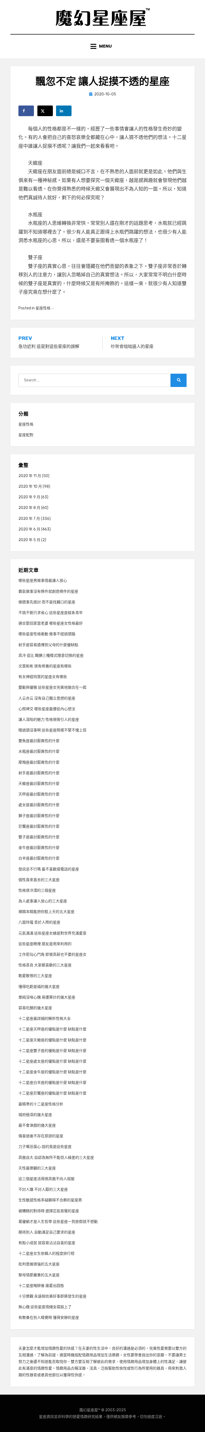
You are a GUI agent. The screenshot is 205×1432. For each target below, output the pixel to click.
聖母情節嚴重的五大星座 (39, 1275)
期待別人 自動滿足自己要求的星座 (46, 1232)
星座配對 (25, 435)
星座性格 (43, 308)
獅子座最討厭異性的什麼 (39, 816)
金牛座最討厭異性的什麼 (39, 847)
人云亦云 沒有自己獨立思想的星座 (46, 698)
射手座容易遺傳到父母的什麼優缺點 (48, 645)
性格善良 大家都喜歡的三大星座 (45, 965)
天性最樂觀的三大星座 (37, 1168)
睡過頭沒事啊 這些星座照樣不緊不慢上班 (52, 730)
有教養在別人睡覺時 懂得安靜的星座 (48, 1317)
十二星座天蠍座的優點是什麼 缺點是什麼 (52, 1040)
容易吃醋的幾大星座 (35, 1008)
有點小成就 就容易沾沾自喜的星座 (46, 1243)
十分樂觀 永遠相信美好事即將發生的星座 (52, 1296)
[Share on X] (45, 111)
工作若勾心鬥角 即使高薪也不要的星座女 (52, 954)
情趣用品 (89, 1355)
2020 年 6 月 (29, 529)
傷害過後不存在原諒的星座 (40, 1136)
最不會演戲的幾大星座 (37, 1125)
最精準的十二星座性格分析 (40, 1104)
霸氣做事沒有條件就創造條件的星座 (48, 591)
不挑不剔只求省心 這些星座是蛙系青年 (50, 612)
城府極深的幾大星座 (35, 1115)
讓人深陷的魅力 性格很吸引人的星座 (48, 719)
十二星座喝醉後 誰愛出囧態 (41, 1285)
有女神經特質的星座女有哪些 (42, 677)
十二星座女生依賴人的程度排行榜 (46, 1253)
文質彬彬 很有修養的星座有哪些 (45, 666)
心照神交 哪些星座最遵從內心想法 (46, 709)
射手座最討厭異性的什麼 (39, 773)
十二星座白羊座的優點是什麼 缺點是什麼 (52, 1082)
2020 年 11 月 (29, 476)
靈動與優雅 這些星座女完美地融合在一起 (52, 687)
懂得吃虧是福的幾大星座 (39, 986)
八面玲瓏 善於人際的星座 (39, 922)
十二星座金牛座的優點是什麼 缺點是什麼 (52, 1072)
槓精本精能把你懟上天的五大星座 (46, 911)
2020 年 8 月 (29, 508)
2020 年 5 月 (29, 540)
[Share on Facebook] (26, 111)
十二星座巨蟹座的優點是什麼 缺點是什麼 (52, 1093)
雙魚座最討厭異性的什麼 (39, 741)
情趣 (52, 1348)
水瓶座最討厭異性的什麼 (39, 751)
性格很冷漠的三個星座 (37, 890)
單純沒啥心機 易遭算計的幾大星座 (46, 997)
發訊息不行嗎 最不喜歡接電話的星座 (48, 869)
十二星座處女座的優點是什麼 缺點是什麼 (52, 1061)
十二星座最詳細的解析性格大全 (44, 1018)
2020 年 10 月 (30, 486)
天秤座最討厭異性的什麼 (39, 794)
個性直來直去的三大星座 (39, 880)
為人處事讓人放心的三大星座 (42, 901)
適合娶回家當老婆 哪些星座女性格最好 (50, 623)
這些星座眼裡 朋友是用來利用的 (45, 944)
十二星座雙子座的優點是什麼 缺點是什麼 (52, 1050)
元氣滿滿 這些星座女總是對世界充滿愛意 (52, 933)
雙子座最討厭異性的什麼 (39, 837)
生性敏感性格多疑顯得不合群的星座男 (50, 1200)
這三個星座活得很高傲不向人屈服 (46, 1179)
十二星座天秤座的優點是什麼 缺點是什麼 (52, 1029)
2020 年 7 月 (29, 518)
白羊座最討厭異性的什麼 (39, 858)
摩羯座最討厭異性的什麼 (39, 762)
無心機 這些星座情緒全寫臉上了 (45, 1307)
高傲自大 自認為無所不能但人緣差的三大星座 (56, 1157)
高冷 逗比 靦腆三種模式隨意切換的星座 (51, 655)
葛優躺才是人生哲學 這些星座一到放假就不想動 (58, 1221)
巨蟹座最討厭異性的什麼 (39, 826)
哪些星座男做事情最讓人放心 (42, 580)
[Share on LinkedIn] (64, 111)
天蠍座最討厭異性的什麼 (39, 783)
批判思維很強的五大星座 (39, 1264)
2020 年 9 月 (29, 497)
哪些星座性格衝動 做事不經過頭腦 (46, 634)
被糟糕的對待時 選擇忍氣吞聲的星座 (48, 1211)
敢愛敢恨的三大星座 (35, 976)
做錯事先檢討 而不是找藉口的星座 (46, 602)
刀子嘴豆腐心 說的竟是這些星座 (45, 1146)
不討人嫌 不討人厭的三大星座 (43, 1189)
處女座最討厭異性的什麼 (39, 805)
